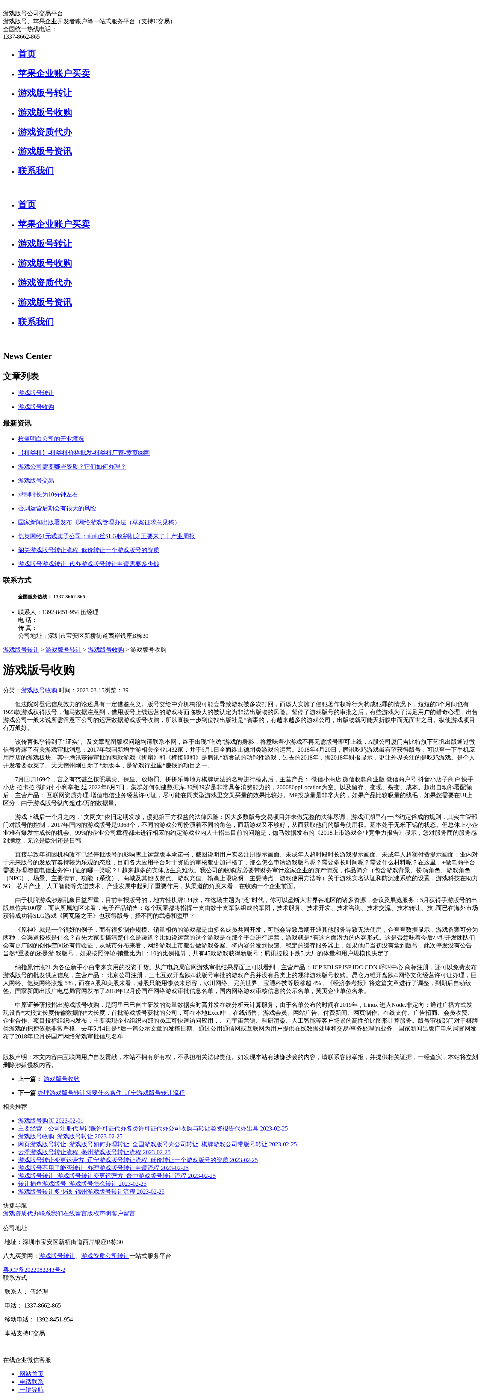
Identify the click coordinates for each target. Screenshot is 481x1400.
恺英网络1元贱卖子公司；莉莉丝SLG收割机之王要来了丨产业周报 (106, 536)
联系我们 (36, 171)
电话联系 (31, 1382)
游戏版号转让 (45, 93)
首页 (27, 54)
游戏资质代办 (45, 132)
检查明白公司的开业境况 (51, 439)
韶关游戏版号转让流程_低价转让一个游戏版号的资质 (88, 550)
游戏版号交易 (36, 480)
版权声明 (99, 1213)
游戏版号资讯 (45, 151)
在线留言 (75, 1213)
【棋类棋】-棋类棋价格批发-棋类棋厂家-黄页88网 (84, 453)
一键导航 (31, 1389)
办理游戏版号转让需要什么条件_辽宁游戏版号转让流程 (111, 1093)
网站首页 (31, 1374)
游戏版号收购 (45, 112)
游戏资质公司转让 (105, 1256)
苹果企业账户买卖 (54, 73)
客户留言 (123, 1213)
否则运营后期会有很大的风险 (57, 508)
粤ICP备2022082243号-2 (34, 1270)
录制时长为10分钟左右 (48, 494)
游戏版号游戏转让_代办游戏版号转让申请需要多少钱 (88, 564)
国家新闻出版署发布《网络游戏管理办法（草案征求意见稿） (99, 522)
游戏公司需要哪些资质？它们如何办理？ (72, 466)
